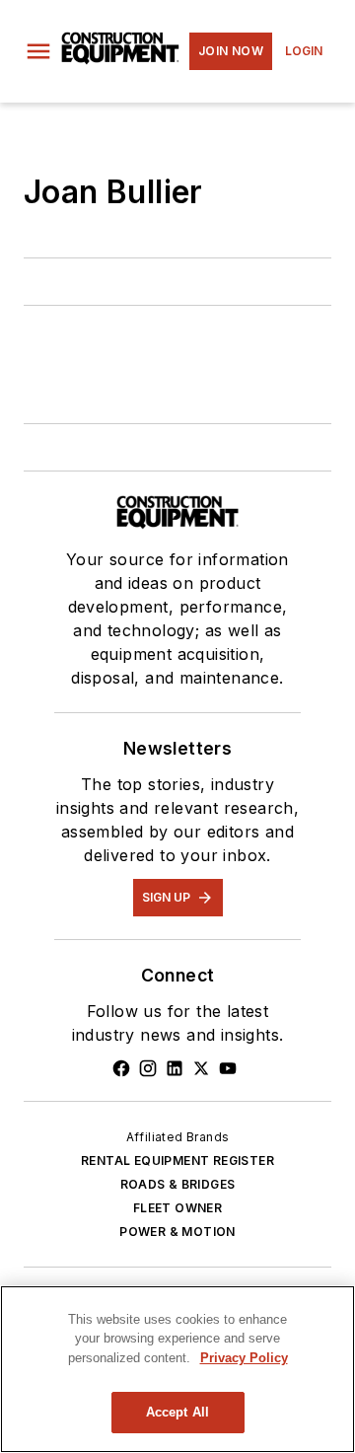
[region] (177, 1369)
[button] (38, 51)
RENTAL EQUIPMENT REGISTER (177, 1160)
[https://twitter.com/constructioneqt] (201, 1068)
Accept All (177, 1412)
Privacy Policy (244, 1357)
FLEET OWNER (177, 1207)
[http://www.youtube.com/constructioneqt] (228, 1068)
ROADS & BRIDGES (178, 1184)
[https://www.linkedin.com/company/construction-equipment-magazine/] (174, 1068)
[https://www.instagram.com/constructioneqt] (148, 1068)
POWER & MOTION (177, 1231)
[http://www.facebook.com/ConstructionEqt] (121, 1068)
